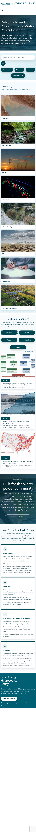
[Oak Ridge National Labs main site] (5, 4)
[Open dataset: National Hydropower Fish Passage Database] (18, 366)
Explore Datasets (9, 699)
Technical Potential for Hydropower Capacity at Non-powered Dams (17, 462)
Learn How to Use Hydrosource (14, 704)
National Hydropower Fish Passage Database (17, 384)
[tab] (9, 332)
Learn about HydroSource (17, 517)
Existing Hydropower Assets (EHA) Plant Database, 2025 (15, 422)
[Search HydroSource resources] (3, 63)
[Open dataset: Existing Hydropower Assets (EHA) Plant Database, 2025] (18, 404)
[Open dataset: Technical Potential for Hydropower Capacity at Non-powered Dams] (18, 444)
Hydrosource (23, 3)
